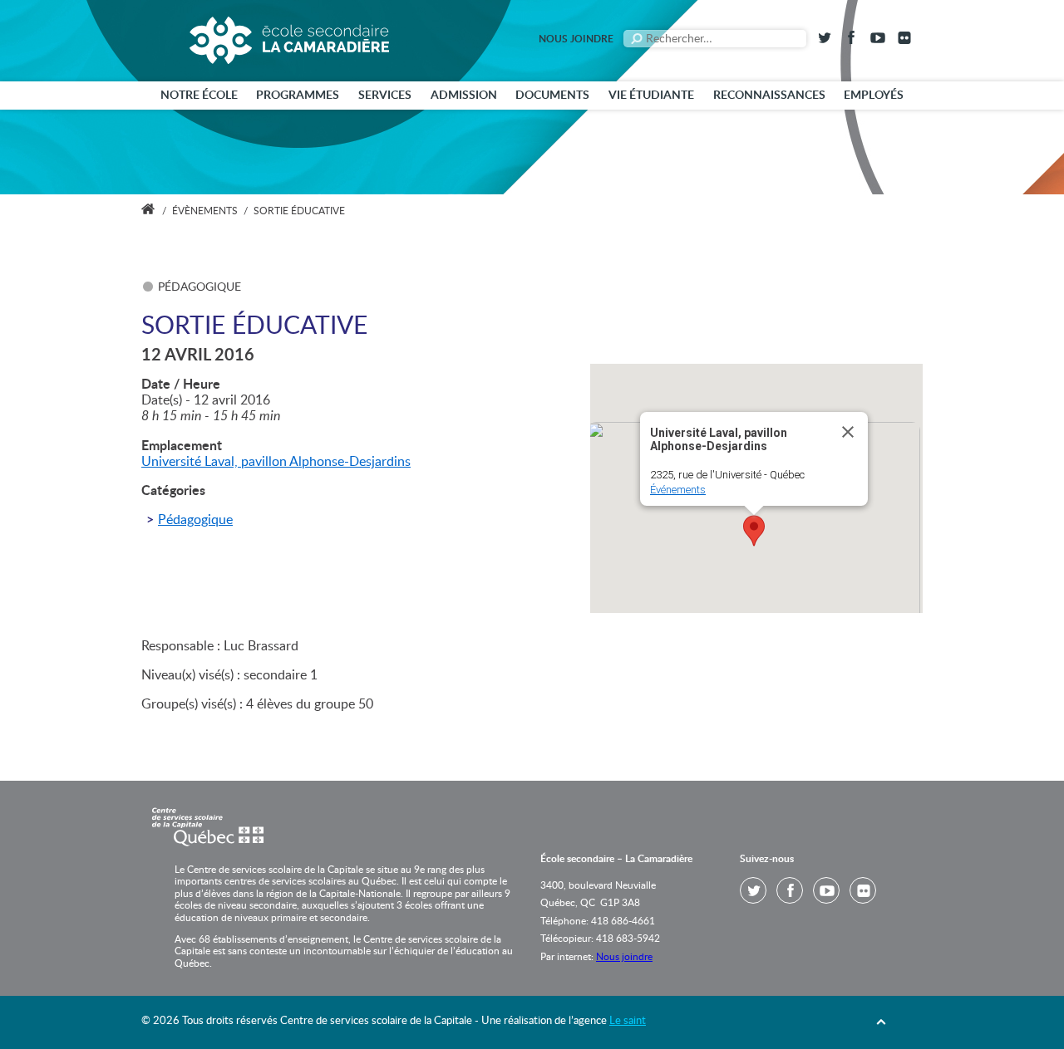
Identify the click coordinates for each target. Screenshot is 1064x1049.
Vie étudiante (651, 95)
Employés (874, 95)
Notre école (199, 95)
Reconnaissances (769, 95)
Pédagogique (195, 520)
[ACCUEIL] (148, 211)
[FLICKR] (904, 41)
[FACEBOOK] (851, 41)
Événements (678, 489)
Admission (464, 95)
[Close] (848, 432)
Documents (552, 95)
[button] (754, 531)
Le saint (627, 1021)
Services (384, 95)
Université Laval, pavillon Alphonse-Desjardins (276, 461)
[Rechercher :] (714, 38)
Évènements (205, 211)
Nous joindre (576, 39)
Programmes (297, 95)
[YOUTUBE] (877, 41)
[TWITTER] (824, 41)
